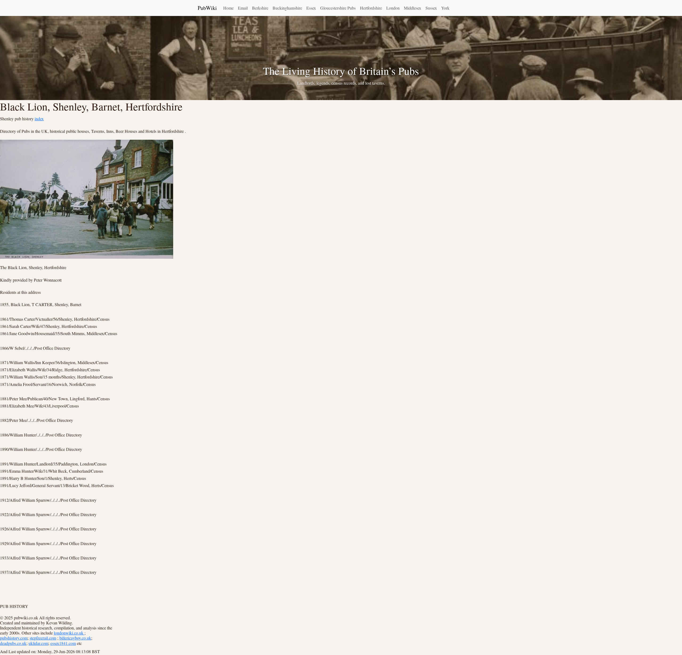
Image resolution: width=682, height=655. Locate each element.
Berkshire (260, 8)
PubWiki (207, 7)
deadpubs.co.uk (13, 643)
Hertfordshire (371, 8)
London (393, 8)
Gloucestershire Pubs (338, 8)
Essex (311, 8)
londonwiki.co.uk (69, 633)
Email (243, 8)
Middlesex (412, 8)
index (39, 118)
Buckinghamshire (287, 8)
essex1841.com (63, 643)
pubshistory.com (13, 638)
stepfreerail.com (43, 638)
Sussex (431, 8)
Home (228, 8)
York (445, 8)
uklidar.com (38, 643)
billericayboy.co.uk (75, 638)
